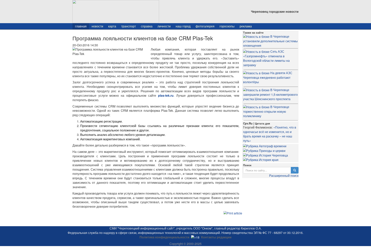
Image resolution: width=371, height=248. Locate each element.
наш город (183, 26)
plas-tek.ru (166, 95)
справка (146, 26)
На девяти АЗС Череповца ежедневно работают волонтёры (267, 77)
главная (81, 26)
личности (164, 26)
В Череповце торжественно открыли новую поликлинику (266, 111)
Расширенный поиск (284, 175)
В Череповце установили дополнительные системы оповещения (270, 41)
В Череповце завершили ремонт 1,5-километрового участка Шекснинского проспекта (270, 94)
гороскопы (227, 26)
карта (112, 26)
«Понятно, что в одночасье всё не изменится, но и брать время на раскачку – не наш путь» (269, 134)
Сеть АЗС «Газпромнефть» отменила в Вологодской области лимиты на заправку (266, 58)
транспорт (128, 26)
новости (97, 26)
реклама (246, 26)
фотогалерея (205, 26)
